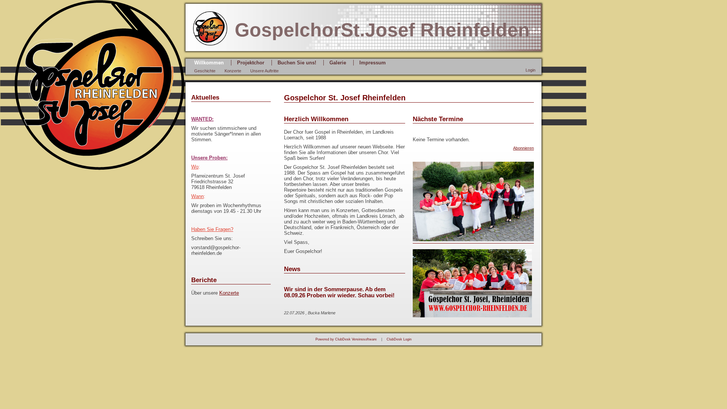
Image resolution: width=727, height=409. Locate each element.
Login (530, 70)
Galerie (337, 63)
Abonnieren (523, 148)
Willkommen (209, 63)
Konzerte (233, 71)
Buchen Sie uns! (297, 63)
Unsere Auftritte (264, 71)
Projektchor (250, 63)
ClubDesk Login (399, 339)
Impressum (372, 63)
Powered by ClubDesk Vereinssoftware (346, 339)
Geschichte (204, 71)
